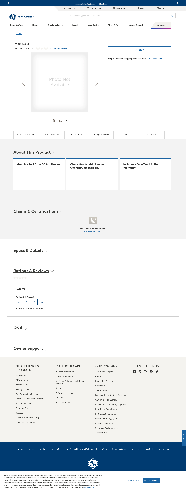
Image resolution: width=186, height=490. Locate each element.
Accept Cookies (151, 480)
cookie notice (89, 487)
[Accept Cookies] (182, 480)
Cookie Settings (133, 480)
